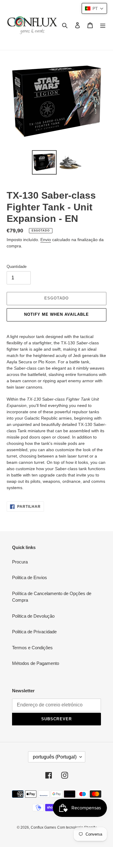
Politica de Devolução (33, 616)
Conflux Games (43, 827)
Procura (20, 561)
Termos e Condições (32, 647)
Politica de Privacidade (34, 631)
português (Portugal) (55, 756)
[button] (94, 8)
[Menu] (102, 25)
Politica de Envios (29, 577)
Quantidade (17, 266)
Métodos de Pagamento (35, 663)
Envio (45, 239)
